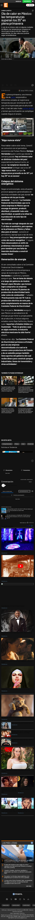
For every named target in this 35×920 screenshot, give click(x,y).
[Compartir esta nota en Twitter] (7, 85)
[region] (17, 501)
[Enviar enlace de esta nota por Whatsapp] (11, 85)
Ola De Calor (31, 444)
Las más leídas (9, 843)
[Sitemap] (28, 899)
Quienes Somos (16, 905)
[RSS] (24, 899)
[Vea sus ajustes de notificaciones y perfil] (33, 1)
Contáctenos (26, 905)
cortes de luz (28, 108)
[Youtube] (16, 899)
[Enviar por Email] (15, 85)
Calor (23, 444)
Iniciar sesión (23, 479)
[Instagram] (20, 899)
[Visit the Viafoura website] (30, 522)
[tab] (7, 491)
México (16, 444)
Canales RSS (6, 905)
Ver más (28, 886)
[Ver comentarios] (32, 11)
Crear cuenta (30, 479)
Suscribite (27, 1)
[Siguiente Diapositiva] (32, 461)
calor (13, 97)
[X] (11, 899)
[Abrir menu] (1, 5)
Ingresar (18, 1)
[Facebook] (7, 899)
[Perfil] (17, 894)
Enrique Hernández (7, 444)
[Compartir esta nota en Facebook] (2, 85)
